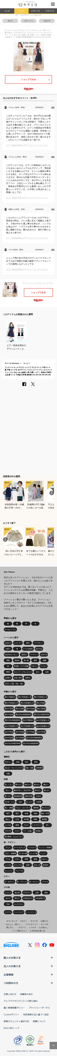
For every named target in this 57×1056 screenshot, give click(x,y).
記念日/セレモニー (11, 654)
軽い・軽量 (9, 808)
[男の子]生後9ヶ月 (27, 703)
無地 (35, 859)
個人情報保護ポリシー (14, 1007)
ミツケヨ (32, 927)
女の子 (7, 898)
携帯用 (35, 808)
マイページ (50, 11)
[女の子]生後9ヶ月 (43, 726)
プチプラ (8, 831)
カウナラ (22, 927)
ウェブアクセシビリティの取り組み (21, 1000)
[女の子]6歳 (19, 738)
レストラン (18, 643)
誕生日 (24, 654)
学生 (8, 904)
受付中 (10, 21)
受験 (8, 660)
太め (20, 802)
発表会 (17, 660)
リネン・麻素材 (10, 853)
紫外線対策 (18, 796)
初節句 (27, 678)
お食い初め (18, 678)
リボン (17, 859)
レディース (35, 11)
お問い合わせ (10, 994)
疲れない (37, 784)
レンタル (8, 825)
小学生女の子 (28, 898)
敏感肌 (44, 819)
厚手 (8, 813)
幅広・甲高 (45, 813)
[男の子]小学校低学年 (23, 714)
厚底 (17, 825)
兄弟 (37, 892)
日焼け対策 (28, 796)
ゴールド (45, 882)
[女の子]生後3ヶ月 (11, 726)
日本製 (26, 819)
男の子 (17, 898)
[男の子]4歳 (30, 708)
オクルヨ (34, 921)
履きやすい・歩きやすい (23, 790)
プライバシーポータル (39, 1007)
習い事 (26, 660)
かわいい (44, 859)
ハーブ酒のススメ (19, 931)
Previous (5, 493)
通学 (35, 660)
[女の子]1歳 (9, 732)
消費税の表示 (26, 994)
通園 (44, 660)
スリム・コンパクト (22, 808)
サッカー (43, 666)
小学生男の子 (40, 898)
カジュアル (18, 865)
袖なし (7, 819)
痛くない (8, 796)
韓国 (35, 819)
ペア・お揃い (28, 831)
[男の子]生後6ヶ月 (11, 703)
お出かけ (8, 643)
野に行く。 (11, 927)
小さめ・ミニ (10, 802)
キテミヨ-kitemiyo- (12, 363)
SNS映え (38, 831)
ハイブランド (37, 825)
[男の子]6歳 (9, 714)
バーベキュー (38, 643)
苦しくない (9, 784)
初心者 (17, 892)
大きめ (38, 796)
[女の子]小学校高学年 (31, 743)
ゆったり (29, 802)
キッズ (21, 11)
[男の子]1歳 (40, 703)
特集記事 (46, 21)
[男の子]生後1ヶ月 (24, 697)
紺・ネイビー (34, 882)
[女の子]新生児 (28, 720)
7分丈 (17, 819)
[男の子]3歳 (19, 708)
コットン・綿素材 (45, 847)
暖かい (45, 784)
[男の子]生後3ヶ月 (40, 697)
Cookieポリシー (11, 1014)
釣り (38, 672)
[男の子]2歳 (9, 708)
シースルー (32, 847)
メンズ (7, 11)
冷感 (17, 762)
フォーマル (19, 871)
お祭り (7, 649)
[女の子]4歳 (41, 732)
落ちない (38, 790)
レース (43, 853)
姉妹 (46, 892)
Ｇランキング (11, 921)
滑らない (18, 784)
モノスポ (44, 924)
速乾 (36, 762)
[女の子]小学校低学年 (34, 738)
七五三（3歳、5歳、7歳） (14, 683)
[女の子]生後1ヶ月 (43, 720)
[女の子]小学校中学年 (13, 743)
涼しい (7, 790)
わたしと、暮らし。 (14, 924)
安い (47, 825)
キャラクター (19, 904)
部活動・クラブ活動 (21, 666)
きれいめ (37, 865)
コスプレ (8, 912)
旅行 (27, 643)
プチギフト (27, 892)
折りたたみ (46, 808)
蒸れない (27, 784)
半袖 (26, 813)
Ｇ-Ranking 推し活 (37, 931)
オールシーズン (10, 629)
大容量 (38, 802)
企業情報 (8, 974)
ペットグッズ (31, 912)
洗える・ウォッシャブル (14, 768)
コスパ (17, 831)
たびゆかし (43, 927)
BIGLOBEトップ (11, 1027)
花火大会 (39, 649)
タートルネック (19, 847)
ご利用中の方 (11, 983)
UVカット (8, 762)
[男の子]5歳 (41, 708)
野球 (8, 672)
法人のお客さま (12, 966)
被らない (47, 790)
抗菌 (8, 773)
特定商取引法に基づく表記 (36, 1014)
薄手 (17, 813)
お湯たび (44, 921)
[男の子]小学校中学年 (42, 714)
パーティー (34, 654)
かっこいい (9, 871)
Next (51, 493)
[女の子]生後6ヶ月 (27, 726)
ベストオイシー (31, 924)
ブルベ (26, 825)
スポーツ (34, 666)
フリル (7, 859)
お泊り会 (44, 654)
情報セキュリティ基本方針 (16, 1021)
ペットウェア (19, 912)
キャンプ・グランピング (23, 672)
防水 (26, 762)
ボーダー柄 (23, 853)
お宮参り (8, 678)
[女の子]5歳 (9, 738)
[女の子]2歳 (19, 732)
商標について (39, 1021)
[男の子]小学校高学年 (13, 720)
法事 (47, 672)
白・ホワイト (10, 882)
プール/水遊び (28, 649)
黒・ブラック (22, 882)
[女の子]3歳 (30, 732)
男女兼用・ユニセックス (14, 837)
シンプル (8, 865)
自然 (27, 865)
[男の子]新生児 (10, 697)
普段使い (46, 865)
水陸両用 (39, 768)
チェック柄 (33, 853)
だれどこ (24, 921)
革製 (26, 859)
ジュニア (8, 892)
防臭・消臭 (29, 768)
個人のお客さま (12, 957)
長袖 (35, 813)
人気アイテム (29, 21)
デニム (7, 847)
